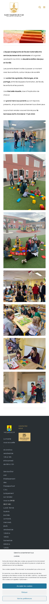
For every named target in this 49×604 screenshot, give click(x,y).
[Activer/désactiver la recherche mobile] (40, 7)
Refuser (24, 592)
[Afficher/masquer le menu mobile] (44, 7)
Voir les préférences (24, 598)
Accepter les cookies (24, 586)
